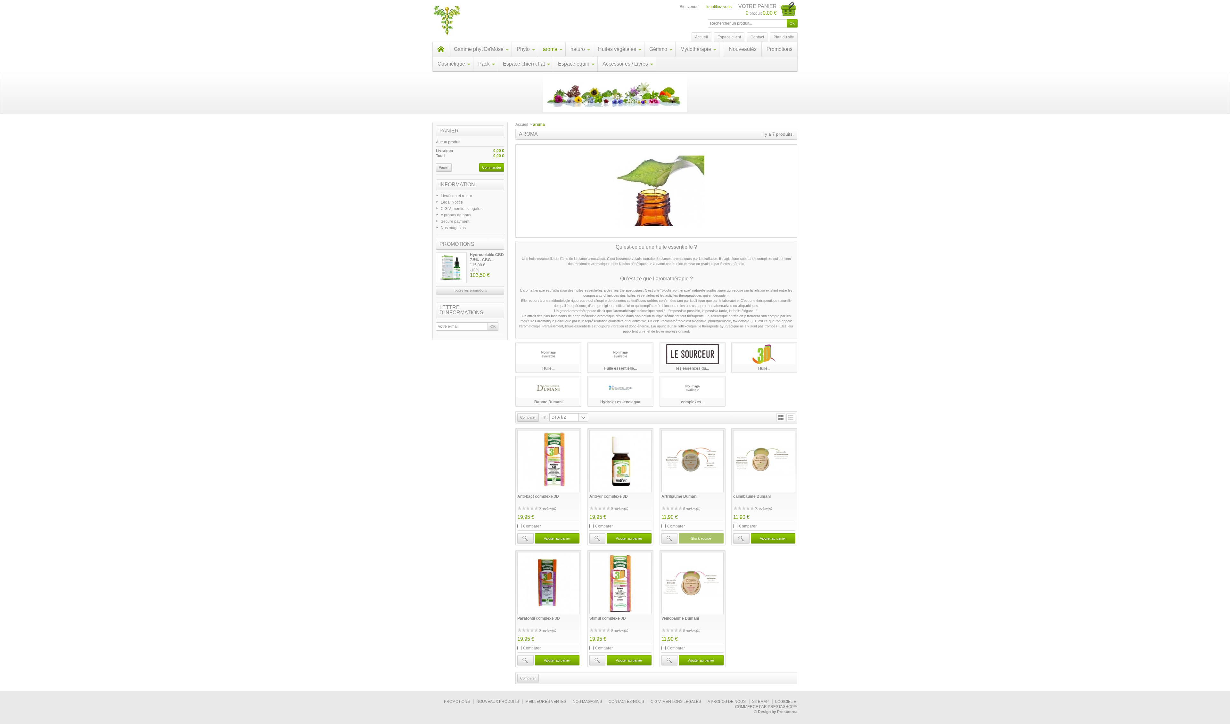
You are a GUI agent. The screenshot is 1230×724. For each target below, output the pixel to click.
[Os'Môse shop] (447, 21)
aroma (550, 49)
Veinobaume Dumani (680, 618)
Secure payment (455, 221)
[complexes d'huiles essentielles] (692, 388)
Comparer (532, 526)
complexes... (692, 402)
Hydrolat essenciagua (620, 402)
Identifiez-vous (719, 6)
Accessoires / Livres (625, 64)
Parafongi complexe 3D (538, 618)
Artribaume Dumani (679, 496)
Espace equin (573, 64)
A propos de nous (456, 215)
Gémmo (658, 49)
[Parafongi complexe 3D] (548, 583)
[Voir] (525, 538)
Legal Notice (452, 202)
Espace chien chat (524, 64)
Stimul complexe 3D (607, 618)
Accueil (521, 124)
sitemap (760, 701)
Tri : (545, 417)
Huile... (548, 368)
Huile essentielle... (620, 368)
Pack (484, 64)
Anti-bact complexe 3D (538, 496)
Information (457, 184)
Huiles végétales (617, 49)
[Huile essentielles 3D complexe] (764, 354)
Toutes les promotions (470, 290)
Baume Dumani (548, 402)
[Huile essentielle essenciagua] (620, 354)
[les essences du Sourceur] (692, 354)
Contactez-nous (626, 701)
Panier (449, 130)
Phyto (523, 49)
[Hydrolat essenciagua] (620, 388)
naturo (577, 49)
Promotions (779, 49)
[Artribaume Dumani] (692, 461)
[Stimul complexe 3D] (620, 583)
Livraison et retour (456, 196)
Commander (491, 167)
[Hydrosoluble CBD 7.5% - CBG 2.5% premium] (451, 267)
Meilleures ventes (545, 701)
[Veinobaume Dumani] (692, 583)
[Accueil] (441, 49)
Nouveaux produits (497, 701)
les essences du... (692, 368)
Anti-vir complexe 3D (608, 496)
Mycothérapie (695, 49)
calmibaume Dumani (752, 496)
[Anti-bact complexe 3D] (548, 461)
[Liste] (790, 417)
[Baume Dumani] (548, 388)
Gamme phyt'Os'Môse (479, 49)
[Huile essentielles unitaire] (548, 354)
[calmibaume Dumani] (764, 461)
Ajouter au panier (557, 538)
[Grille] (780, 417)
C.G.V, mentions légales (461, 208)
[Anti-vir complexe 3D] (620, 461)
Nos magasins (453, 228)
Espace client (729, 37)
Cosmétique (451, 64)
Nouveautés (743, 49)
